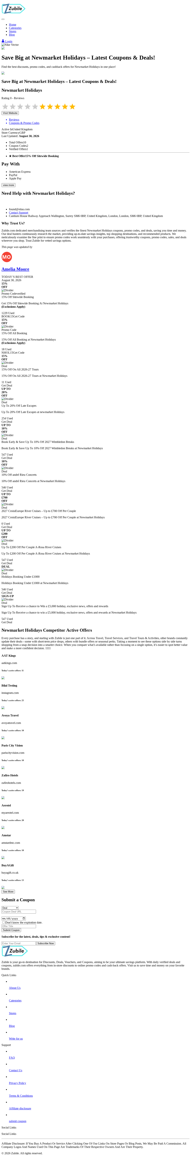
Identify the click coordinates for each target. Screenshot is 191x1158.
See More (8, 891)
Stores (12, 31)
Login (8, 41)
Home (12, 24)
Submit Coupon (11, 930)
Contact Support (18, 212)
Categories (15, 28)
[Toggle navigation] (2, 19)
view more (8, 185)
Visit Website (10, 113)
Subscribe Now (45, 943)
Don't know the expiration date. (23, 922)
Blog (12, 34)
